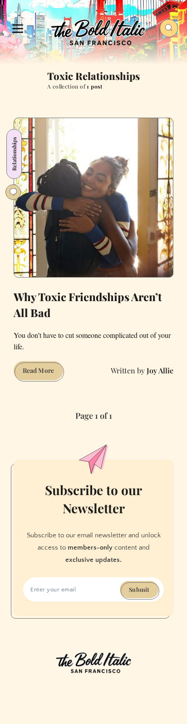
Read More (43, 373)
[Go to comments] (13, 192)
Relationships (14, 154)
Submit (139, 589)
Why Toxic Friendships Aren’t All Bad (88, 304)
